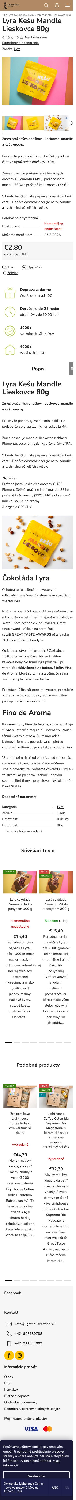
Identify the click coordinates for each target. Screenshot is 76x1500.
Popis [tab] (38, 368)
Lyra (17, 49)
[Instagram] (19, 1355)
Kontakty (11, 1389)
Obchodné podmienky (20, 1402)
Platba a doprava (16, 1396)
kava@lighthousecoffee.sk (34, 1324)
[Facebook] (9, 1355)
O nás (8, 1377)
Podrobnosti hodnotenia (20, 43)
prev (4, 909)
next (71, 909)
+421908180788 (28, 1333)
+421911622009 (28, 1343)
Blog (7, 1383)
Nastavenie (36, 1476)
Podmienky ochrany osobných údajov (32, 1409)
